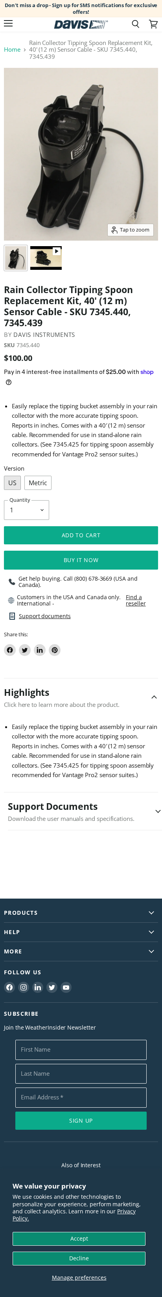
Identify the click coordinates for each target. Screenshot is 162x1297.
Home (12, 49)
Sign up (81, 1120)
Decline (79, 1258)
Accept (79, 1238)
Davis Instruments (44, 334)
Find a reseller (135, 600)
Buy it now (81, 560)
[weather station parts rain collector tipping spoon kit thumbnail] (15, 258)
